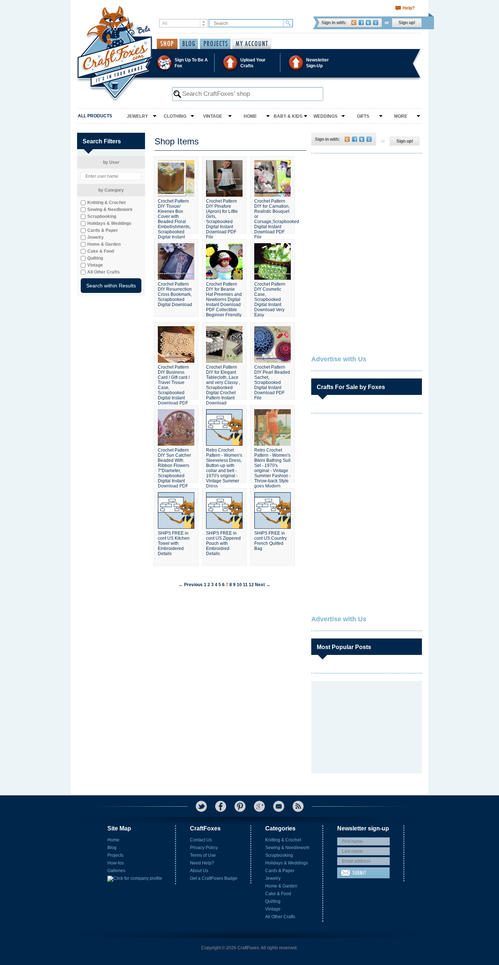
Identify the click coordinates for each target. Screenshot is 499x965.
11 (245, 584)
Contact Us (201, 840)
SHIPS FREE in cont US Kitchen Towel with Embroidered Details (174, 543)
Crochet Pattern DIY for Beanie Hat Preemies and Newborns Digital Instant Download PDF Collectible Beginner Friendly (224, 296)
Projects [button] (215, 44)
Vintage (212, 116)
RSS (298, 806)
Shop (167, 44)
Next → (262, 584)
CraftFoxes (354, 22)
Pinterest (240, 806)
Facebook (361, 22)
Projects (115, 855)
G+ (259, 806)
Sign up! (407, 22)
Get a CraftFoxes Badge (213, 878)
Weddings (325, 116)
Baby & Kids (288, 116)
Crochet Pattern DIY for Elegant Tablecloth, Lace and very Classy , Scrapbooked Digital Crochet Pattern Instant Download (223, 379)
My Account (251, 44)
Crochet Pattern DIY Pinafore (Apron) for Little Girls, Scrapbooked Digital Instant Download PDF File (222, 213)
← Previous (191, 584)
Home (250, 116)
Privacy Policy (204, 847)
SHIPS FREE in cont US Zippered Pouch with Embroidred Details (223, 543)
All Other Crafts (280, 916)
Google (375, 22)
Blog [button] (188, 44)
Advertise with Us (338, 359)
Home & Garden (281, 886)
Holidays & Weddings (286, 863)
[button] (249, 63)
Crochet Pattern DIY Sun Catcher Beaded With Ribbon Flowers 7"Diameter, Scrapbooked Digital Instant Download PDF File (174, 462)
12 (251, 584)
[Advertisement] (366, 206)
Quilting (273, 901)
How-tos (115, 863)
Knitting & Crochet (283, 840)
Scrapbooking (279, 855)
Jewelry (137, 116)
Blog (112, 847)
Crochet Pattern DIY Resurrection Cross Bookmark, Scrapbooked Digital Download (175, 294)
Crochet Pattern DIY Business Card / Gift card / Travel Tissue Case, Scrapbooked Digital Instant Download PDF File (174, 379)
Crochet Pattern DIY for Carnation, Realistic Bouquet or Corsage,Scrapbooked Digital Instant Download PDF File (272, 213)
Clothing (175, 116)
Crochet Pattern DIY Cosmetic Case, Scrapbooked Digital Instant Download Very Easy (269, 296)
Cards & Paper (279, 870)
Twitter (368, 22)
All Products (95, 115)
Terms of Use (203, 855)
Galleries (116, 870)
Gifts (363, 116)
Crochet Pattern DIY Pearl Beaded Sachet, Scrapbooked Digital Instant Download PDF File (272, 379)
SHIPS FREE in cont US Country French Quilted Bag (270, 541)
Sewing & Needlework (287, 847)
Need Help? (202, 863)
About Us (199, 870)
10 (239, 584)
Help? (409, 8)
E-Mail (278, 806)
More (400, 116)
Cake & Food (278, 893)
